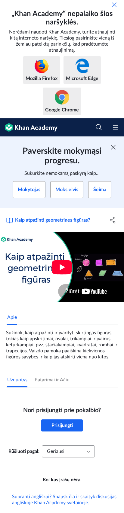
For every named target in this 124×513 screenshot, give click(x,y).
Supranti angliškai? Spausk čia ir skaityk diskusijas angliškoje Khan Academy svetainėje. (64, 499)
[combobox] (68, 451)
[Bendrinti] (112, 220)
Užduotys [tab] (17, 379)
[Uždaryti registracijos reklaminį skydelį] (113, 147)
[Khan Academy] (28, 127)
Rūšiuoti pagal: (23, 451)
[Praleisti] (114, 5)
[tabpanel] (62, 342)
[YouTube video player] (62, 267)
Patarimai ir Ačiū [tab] (52, 379)
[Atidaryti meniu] (115, 127)
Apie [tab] (12, 317)
